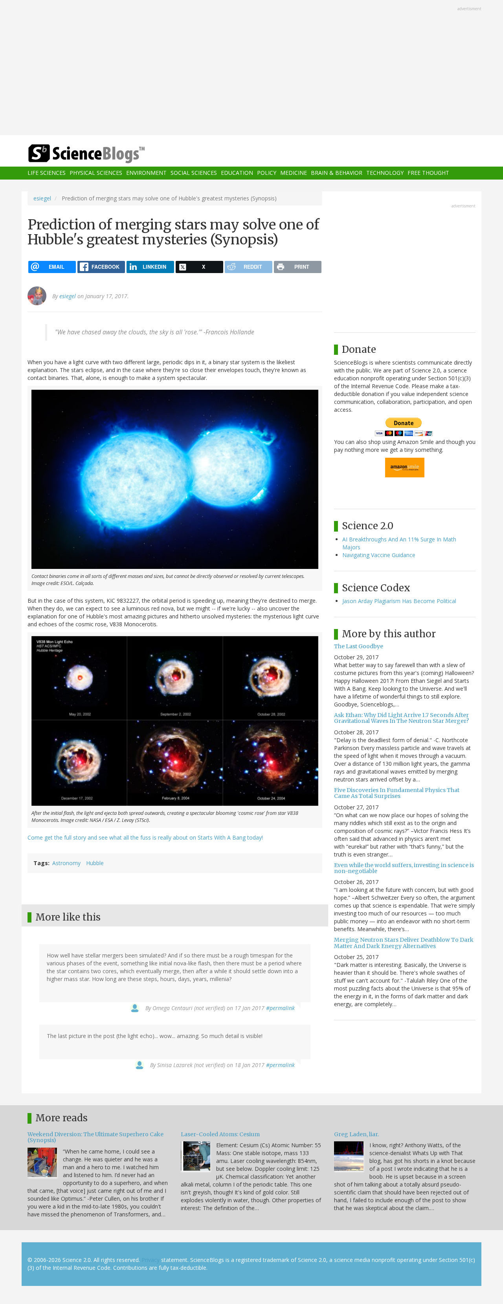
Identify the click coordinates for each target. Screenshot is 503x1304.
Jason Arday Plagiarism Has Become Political (399, 601)
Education (237, 173)
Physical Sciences (96, 173)
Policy (266, 173)
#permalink (280, 1008)
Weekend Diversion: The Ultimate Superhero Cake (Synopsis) (95, 1137)
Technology (385, 173)
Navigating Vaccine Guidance (378, 555)
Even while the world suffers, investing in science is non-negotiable (404, 868)
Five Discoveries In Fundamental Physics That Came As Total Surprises (396, 793)
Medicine (293, 173)
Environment (146, 173)
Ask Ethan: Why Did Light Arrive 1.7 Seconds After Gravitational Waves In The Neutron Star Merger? (401, 718)
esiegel (42, 198)
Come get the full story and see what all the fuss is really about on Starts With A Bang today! (145, 837)
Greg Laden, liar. (356, 1134)
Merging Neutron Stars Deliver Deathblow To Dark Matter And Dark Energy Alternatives (404, 942)
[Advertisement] (251, 68)
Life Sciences (47, 173)
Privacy (150, 1260)
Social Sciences (194, 173)
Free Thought (428, 173)
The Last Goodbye (358, 646)
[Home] (102, 153)
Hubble (95, 863)
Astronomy (66, 863)
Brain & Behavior (336, 173)
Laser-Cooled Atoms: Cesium (220, 1134)
